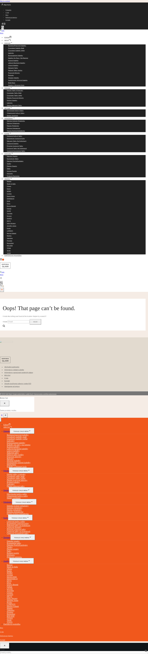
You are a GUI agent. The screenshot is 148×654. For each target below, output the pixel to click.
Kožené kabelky (13, 60)
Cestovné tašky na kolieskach (17, 148)
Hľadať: (2, 650)
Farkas (9, 208)
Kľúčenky (10, 173)
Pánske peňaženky (13, 126)
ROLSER (10, 245)
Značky (6, 561)
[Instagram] (4, 24)
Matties (9, 236)
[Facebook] (2, 24)
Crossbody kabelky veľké (16, 50)
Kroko (9, 228)
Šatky (9, 168)
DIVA (8, 201)
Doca (8, 203)
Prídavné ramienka (13, 176)
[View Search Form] (2, 27)
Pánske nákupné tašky (14, 105)
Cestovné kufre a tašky (14, 136)
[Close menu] (0, 420)
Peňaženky (7, 502)
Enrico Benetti (11, 206)
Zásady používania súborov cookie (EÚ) (17, 384)
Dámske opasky (12, 156)
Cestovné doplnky (13, 143)
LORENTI (10, 231)
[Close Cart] (4, 403)
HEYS (9, 221)
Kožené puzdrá (12, 171)
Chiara (9, 186)
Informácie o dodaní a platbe (14, 370)
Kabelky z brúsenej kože (16, 85)
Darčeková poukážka (12, 255)
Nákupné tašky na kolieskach (16, 141)
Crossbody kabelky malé (16, 48)
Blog (7, 15)
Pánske (6, 471)
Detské (6, 490)
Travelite (9, 213)
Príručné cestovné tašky (15, 146)
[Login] (72, 278)
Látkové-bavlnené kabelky (16, 63)
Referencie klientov (11, 17)
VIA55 (9, 253)
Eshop (6, 37)
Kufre (5, 518)
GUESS (9, 218)
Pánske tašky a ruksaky (15, 90)
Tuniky (9, 163)
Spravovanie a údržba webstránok (45, 394)
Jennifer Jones (11, 226)
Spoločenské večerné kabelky (18, 80)
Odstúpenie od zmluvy (12, 386)
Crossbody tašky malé (14, 93)
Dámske (6, 431)
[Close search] (4, 646)
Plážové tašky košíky (15, 70)
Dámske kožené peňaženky (16, 121)
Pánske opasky (12, 166)
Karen (9, 188)
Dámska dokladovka (13, 128)
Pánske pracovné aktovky (15, 98)
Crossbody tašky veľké (14, 95)
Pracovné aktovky (14, 73)
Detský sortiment (12, 115)
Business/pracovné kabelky (17, 45)
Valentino (10, 238)
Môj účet (7, 375)
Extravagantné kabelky (15, 55)
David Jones (11, 196)
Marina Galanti (11, 233)
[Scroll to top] (2, 415)
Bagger (9, 181)
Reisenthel (10, 243)
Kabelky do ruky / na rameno (18, 58)
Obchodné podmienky (11, 367)
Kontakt (8, 20)
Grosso (9, 216)
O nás (7, 12)
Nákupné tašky (13, 68)
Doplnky (7, 537)
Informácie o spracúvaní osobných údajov (18, 372)
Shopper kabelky (13, 78)
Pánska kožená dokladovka (16, 131)
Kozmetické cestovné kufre (16, 138)
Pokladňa (8, 10)
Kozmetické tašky (13, 159)
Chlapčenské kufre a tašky (15, 113)
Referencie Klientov (6, 636)
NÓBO (9, 191)
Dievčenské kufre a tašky (15, 110)
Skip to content (5, 1)
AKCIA (6, 40)
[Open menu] (2, 290)
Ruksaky (11, 75)
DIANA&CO (10, 198)
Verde (9, 250)
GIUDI (9, 211)
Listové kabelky (13, 65)
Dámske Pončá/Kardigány (15, 161)
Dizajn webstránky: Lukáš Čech (23, 394)
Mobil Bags (11, 83)
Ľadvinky (11, 53)
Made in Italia (11, 184)
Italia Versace (11, 223)
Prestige (9, 240)
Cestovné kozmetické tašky (16, 151)
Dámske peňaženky (13, 123)
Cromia (9, 193)
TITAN (9, 248)
